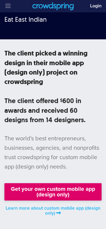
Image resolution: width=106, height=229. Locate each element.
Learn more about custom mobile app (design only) (53, 210)
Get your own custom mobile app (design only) (53, 192)
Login (96, 6)
